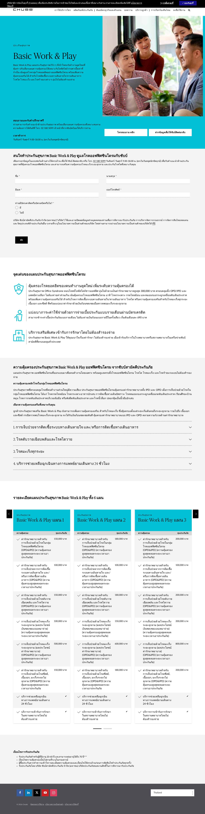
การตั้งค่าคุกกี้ (167, 3)
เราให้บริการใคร (63, 10)
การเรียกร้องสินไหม (160, 10)
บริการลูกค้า (141, 10)
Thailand (158, 793)
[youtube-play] (45, 792)
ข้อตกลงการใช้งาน (37, 804)
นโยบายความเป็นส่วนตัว (54, 804)
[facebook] (20, 792)
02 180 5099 (99, 161)
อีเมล (17, 190)
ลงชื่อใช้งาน (179, 10)
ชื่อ (16, 176)
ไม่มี (22, 213)
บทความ (128, 10)
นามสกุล (110, 176)
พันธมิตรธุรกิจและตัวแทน (108, 10)
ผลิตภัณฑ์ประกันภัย (83, 10)
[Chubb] (23, 9)
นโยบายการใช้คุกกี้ (72, 804)
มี (20, 208)
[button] (9, 514)
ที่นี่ (153, 224)
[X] (36, 792)
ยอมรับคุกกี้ (189, 3)
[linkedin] (28, 792)
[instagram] (53, 792)
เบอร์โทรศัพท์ (113, 190)
